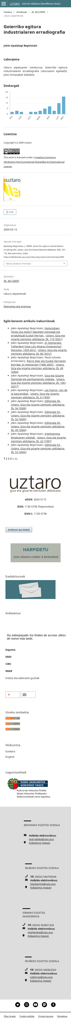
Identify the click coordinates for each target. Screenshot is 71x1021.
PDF (11, 212)
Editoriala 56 (53, 401)
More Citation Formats (18, 263)
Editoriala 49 (53, 423)
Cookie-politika (26, 1016)
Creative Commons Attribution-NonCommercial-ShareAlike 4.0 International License (34, 162)
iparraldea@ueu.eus (41, 839)
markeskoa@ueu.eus (40, 932)
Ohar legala (10, 1016)
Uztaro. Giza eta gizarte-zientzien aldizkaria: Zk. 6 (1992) (35, 395)
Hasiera (8, 12)
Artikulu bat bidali (19, 529)
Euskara (10, 751)
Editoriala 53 (53, 445)
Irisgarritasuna (45, 1016)
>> (16, 458)
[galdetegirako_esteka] (30, 598)
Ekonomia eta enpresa (17, 306)
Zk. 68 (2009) (38, 12)
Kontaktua (62, 1016)
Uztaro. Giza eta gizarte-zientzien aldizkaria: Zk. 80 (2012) (39, 351)
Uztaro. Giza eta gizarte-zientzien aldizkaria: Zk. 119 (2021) (38, 337)
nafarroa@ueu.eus (41, 977)
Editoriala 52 (53, 412)
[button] (12, 694)
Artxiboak (21, 12)
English (10, 757)
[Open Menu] (3, 3)
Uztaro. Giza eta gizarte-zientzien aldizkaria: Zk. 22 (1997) (38, 439)
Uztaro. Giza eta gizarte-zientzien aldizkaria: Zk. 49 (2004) (37, 368)
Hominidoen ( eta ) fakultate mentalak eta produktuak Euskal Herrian (35, 332)
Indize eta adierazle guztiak (22, 678)
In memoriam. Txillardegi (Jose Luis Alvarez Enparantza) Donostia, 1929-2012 (36, 346)
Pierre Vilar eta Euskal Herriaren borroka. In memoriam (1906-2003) (38, 362)
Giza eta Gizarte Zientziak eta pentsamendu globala (37, 377)
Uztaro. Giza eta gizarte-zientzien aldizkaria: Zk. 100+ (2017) (38, 382)
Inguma (10, 649)
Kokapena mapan (39, 843)
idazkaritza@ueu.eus (43, 884)
